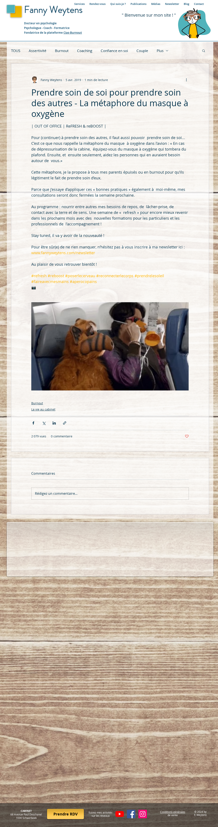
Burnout (62, 50)
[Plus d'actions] (186, 79)
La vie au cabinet (43, 409)
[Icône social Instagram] (142, 814)
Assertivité (37, 50)
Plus (160, 50)
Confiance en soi (114, 50)
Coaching (84, 50)
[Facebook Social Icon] (131, 814)
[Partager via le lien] (65, 423)
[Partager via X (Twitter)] (44, 423)
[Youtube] (119, 814)
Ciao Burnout (72, 33)
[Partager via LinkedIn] (54, 423)
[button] (204, 50)
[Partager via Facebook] (33, 423)
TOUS (15, 50)
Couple (142, 50)
